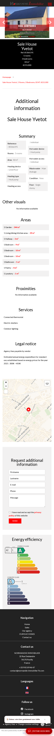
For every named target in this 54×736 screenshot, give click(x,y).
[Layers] (47, 383)
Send (15, 521)
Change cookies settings (28, 724)
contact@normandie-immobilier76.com (27, 670)
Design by (48, 724)
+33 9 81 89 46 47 (27, 667)
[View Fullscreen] (6, 392)
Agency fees (10, 724)
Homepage (7, 77)
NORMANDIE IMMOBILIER (27, 653)
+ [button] (6, 382)
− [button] (6, 386)
